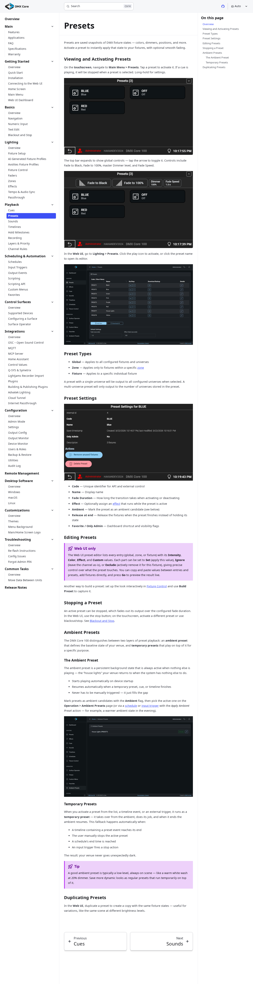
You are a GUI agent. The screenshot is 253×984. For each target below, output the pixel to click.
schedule (131, 706)
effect (116, 504)
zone (140, 367)
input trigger (150, 706)
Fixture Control (157, 586)
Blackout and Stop (102, 621)
